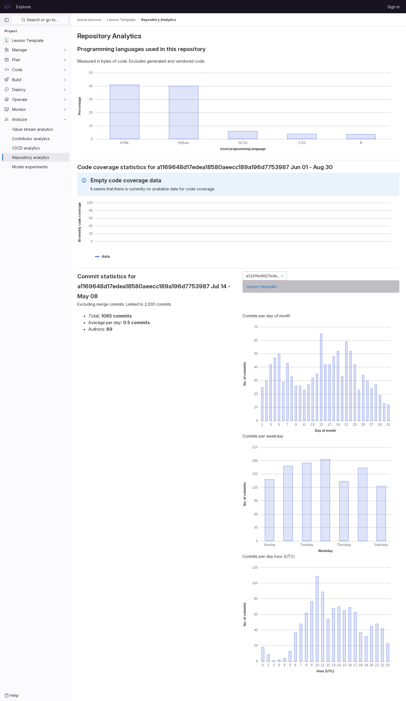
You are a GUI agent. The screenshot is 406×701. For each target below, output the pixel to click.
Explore (23, 6)
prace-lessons (89, 20)
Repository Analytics (158, 20)
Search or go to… (42, 19)
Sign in (393, 6)
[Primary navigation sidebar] (6, 19)
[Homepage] (7, 6)
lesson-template (262, 286)
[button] (106, 256)
